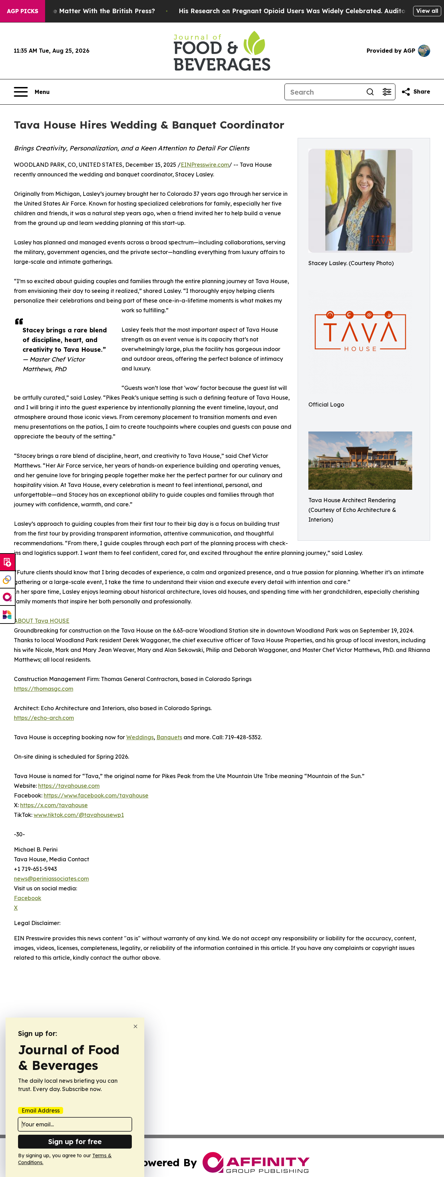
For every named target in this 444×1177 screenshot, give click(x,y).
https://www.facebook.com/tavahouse (96, 795)
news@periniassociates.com (51, 878)
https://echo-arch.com (44, 717)
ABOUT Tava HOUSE (41, 620)
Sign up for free (75, 1141)
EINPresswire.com (205, 164)
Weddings (140, 737)
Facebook (27, 898)
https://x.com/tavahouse (54, 805)
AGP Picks (22, 11)
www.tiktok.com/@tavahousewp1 (79, 814)
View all (427, 10)
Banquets (169, 737)
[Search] (370, 92)
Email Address (41, 1110)
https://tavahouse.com (69, 785)
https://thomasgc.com (43, 688)
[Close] (135, 1026)
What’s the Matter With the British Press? (89, 11)
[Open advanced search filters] (386, 92)
